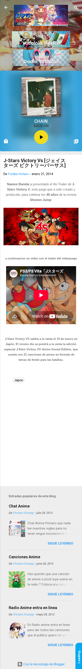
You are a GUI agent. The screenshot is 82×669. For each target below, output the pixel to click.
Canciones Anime (24, 557)
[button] (76, 161)
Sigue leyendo (60, 543)
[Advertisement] (41, 448)
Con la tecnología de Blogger (44, 664)
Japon (18, 380)
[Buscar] (76, 8)
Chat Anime (19, 506)
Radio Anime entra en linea (33, 607)
